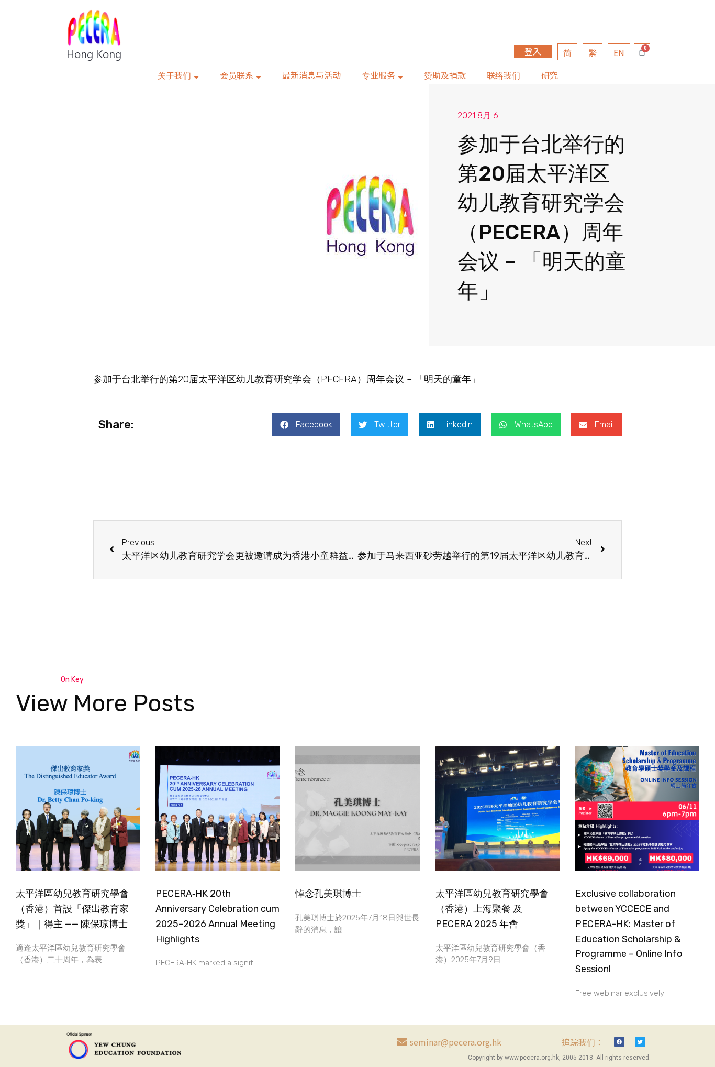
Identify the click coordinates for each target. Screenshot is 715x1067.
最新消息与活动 (311, 75)
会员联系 (236, 75)
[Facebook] (619, 1042)
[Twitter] (640, 1042)
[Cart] (642, 51)
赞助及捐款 (445, 75)
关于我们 (174, 75)
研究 (549, 75)
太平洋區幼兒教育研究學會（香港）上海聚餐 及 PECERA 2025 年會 (492, 909)
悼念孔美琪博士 (328, 893)
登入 (532, 51)
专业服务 (378, 75)
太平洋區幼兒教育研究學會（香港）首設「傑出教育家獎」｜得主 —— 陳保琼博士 (72, 909)
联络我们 (503, 75)
